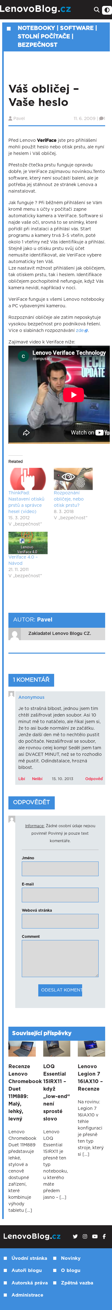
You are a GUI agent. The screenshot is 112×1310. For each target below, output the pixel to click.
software (77, 28)
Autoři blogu (27, 1270)
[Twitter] (75, 1236)
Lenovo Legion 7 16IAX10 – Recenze (90, 1078)
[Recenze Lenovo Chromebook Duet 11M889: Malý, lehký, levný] (22, 1049)
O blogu (70, 1270)
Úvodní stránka (29, 1258)
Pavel (19, 119)
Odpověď (94, 779)
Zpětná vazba (77, 1283)
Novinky (71, 1258)
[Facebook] (104, 1236)
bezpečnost (38, 45)
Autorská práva (30, 1283)
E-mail (28, 884)
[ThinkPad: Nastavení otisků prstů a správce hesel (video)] (28, 479)
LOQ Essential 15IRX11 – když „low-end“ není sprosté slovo (56, 1092)
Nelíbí (37, 779)
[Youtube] (95, 1236)
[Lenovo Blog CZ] (36, 9)
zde (80, 331)
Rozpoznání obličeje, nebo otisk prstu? (69, 499)
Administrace (27, 1295)
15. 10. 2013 (62, 779)
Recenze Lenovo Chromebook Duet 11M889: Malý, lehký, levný (22, 1092)
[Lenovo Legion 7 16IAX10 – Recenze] (91, 1049)
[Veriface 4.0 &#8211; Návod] (28, 543)
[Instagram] (85, 1236)
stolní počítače (44, 37)
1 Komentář (31, 680)
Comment (31, 936)
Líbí (21, 779)
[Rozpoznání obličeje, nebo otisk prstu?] (73, 479)
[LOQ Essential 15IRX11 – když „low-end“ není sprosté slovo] (57, 1049)
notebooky (36, 28)
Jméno (28, 858)
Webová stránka (37, 910)
